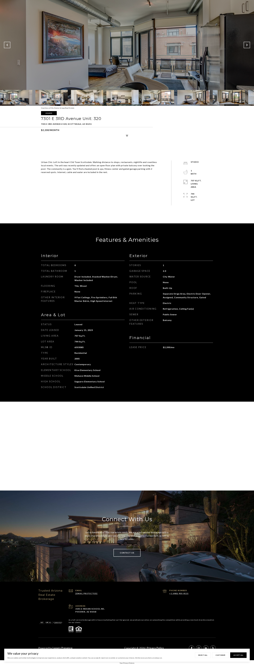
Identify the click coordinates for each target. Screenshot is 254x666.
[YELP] (213, 648)
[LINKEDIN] (205, 648)
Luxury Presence (62, 647)
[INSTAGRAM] (198, 648)
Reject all (202, 655)
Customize (220, 655)
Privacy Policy (155, 647)
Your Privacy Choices (127, 663)
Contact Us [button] (127, 553)
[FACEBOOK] (191, 648)
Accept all (238, 655)
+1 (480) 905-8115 (179, 593)
